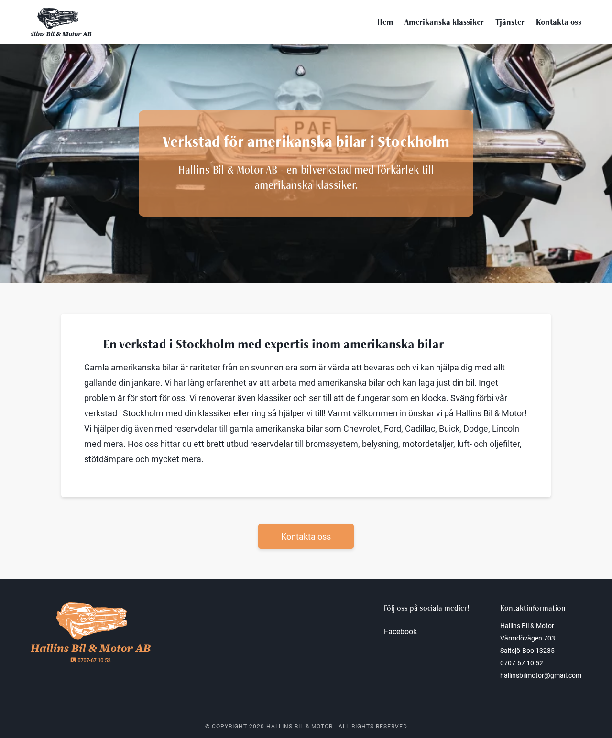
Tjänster (510, 22)
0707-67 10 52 (521, 662)
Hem (385, 22)
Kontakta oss (558, 22)
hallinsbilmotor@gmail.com (540, 675)
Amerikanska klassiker (444, 22)
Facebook (400, 631)
